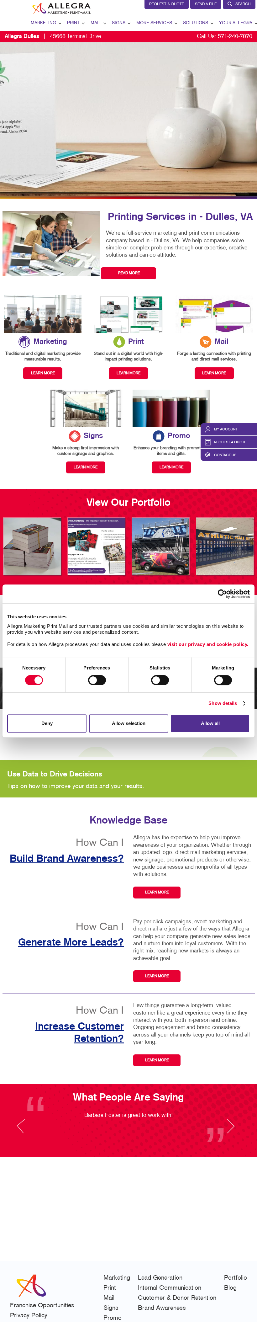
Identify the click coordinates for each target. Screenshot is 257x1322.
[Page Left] (26, 1129)
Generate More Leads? (71, 942)
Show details (222, 703)
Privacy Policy (28, 1316)
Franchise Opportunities (42, 1306)
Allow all (210, 723)
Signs (118, 23)
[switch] (97, 680)
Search (243, 4)
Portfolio (235, 1278)
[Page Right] (230, 1129)
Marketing (43, 23)
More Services (154, 23)
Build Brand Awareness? (67, 859)
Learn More (157, 892)
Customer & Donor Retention (177, 1298)
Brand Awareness (162, 1308)
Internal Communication (169, 1288)
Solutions (195, 23)
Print (73, 23)
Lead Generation (160, 1278)
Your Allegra (235, 23)
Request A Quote (166, 4)
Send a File (206, 4)
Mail (96, 23)
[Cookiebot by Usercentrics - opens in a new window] (222, 594)
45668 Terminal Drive (53, 36)
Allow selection (128, 723)
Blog (230, 1288)
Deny (47, 723)
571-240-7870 (235, 36)
